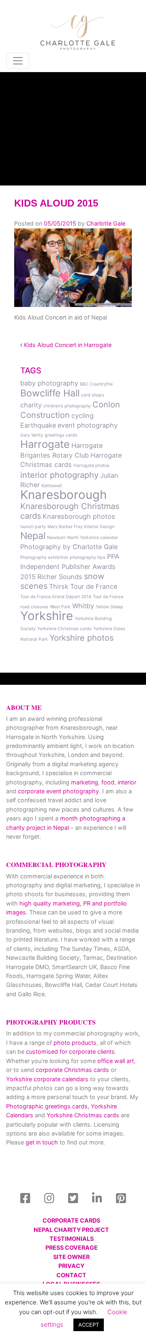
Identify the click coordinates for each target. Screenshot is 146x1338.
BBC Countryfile (96, 384)
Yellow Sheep (109, 606)
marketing (84, 782)
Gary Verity (31, 435)
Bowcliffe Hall (49, 393)
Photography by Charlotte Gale (69, 547)
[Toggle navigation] (17, 61)
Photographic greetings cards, (47, 1106)
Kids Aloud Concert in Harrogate (67, 344)
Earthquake (38, 425)
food (107, 782)
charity (31, 405)
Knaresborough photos (79, 516)
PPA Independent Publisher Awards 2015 (69, 566)
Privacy (71, 1265)
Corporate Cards (71, 1220)
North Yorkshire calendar (92, 537)
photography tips (87, 557)
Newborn (56, 537)
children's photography (67, 406)
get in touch (42, 1142)
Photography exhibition (44, 557)
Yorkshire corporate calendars (47, 1079)
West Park (60, 606)
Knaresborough (63, 495)
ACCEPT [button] (88, 1324)
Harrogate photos (91, 465)
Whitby (83, 606)
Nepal (32, 535)
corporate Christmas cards (73, 1069)
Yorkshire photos (81, 638)
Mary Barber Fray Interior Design (80, 526)
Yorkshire (46, 616)
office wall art (115, 1060)
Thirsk (59, 586)
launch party (33, 526)
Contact (71, 1275)
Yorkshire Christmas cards (64, 628)
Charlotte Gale (105, 223)
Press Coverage (71, 1247)
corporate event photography (58, 791)
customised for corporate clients (70, 1051)
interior (127, 782)
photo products (75, 1042)
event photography (88, 425)
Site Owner (71, 1256)
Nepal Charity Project (71, 1229)
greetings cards (61, 435)
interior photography (59, 475)
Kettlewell (51, 485)
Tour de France (93, 586)
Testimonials (71, 1238)
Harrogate (45, 444)
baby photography (49, 383)
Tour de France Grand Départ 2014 (55, 596)
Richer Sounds (59, 577)
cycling (82, 415)
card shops (92, 395)
